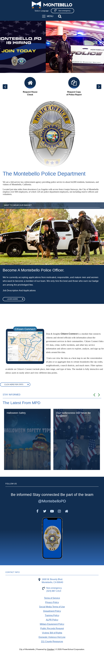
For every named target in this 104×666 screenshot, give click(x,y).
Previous (5, 86)
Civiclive (50, 649)
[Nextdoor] (66, 511)
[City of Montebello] (52, 4)
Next (99, 86)
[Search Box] (60, 16)
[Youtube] (52, 511)
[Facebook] (37, 511)
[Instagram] (59, 511)
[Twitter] (44, 511)
